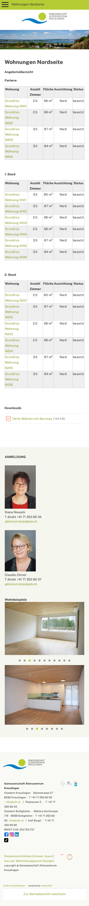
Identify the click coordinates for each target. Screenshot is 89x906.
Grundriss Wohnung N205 (12, 362)
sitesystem (47, 885)
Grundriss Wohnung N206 (12, 379)
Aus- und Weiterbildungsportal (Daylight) (29, 860)
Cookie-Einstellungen (14, 885)
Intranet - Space (42, 856)
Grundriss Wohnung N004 (12, 151)
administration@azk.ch (21, 521)
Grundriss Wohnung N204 (12, 345)
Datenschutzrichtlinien (17, 856)
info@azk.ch (13, 801)
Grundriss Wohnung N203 (12, 329)
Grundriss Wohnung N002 (12, 117)
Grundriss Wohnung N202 (12, 312)
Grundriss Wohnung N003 (12, 134)
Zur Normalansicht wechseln (44, 894)
